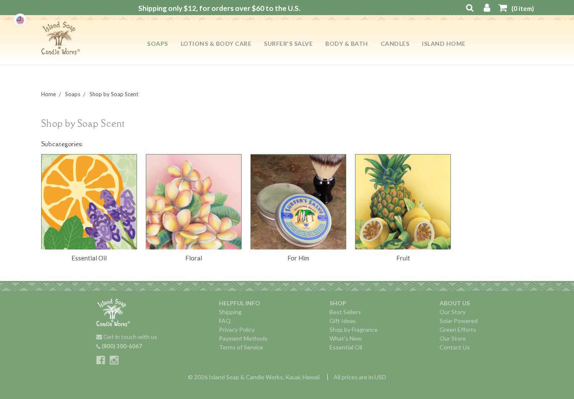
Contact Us (455, 347)
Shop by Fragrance (353, 329)
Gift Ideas (342, 320)
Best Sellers (345, 311)
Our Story (453, 311)
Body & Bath (346, 43)
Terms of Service (241, 347)
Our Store (453, 338)
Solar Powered (459, 320)
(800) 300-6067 (121, 346)
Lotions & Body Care (216, 43)
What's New (345, 338)
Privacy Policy (237, 329)
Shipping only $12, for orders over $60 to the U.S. (219, 8)
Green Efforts (458, 329)
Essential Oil (345, 347)
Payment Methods (243, 338)
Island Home (444, 43)
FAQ (225, 320)
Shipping (230, 311)
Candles (395, 43)
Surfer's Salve (288, 43)
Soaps (157, 43)
